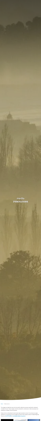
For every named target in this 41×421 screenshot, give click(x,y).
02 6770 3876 (8, 416)
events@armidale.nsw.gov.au (19, 416)
